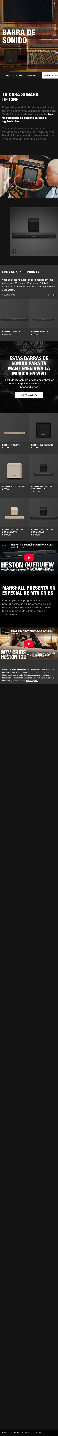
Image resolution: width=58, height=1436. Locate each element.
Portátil (18, 75)
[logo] (11, 11)
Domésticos (33, 75)
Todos (5, 75)
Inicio (4, 1433)
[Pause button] (14, 251)
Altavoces (15, 1433)
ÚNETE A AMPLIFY (29, 395)
